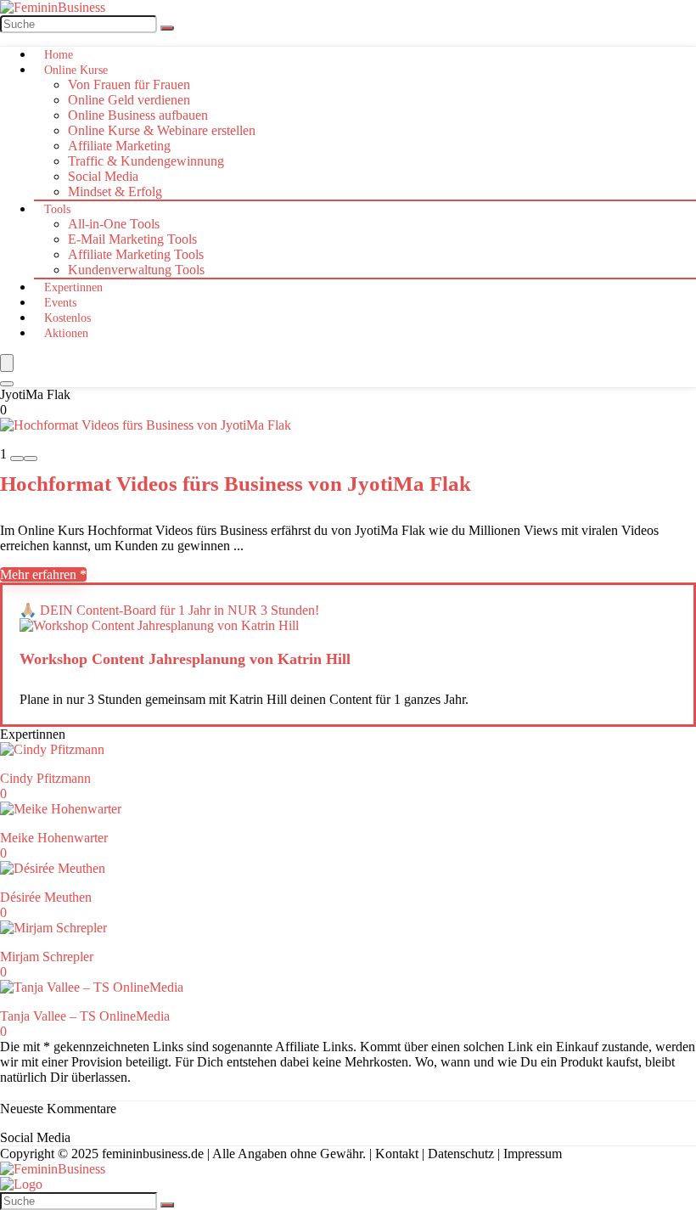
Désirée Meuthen (46, 897)
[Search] (7, 383)
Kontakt (396, 1153)
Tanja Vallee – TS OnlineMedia (85, 1016)
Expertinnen (73, 287)
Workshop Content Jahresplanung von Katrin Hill (185, 658)
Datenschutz (461, 1153)
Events (60, 302)
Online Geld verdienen (129, 100)
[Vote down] (17, 458)
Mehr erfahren (40, 574)
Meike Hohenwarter (54, 837)
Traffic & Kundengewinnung (146, 161)
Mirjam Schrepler (46, 956)
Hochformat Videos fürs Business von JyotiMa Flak (235, 483)
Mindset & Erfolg (115, 191)
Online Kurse (76, 70)
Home (58, 54)
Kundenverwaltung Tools (136, 269)
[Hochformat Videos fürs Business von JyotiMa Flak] (145, 425)
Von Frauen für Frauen (129, 84)
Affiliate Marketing (119, 145)
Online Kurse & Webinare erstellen (161, 130)
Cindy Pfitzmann (45, 778)
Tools (57, 209)
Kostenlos (67, 318)
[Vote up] (30, 458)
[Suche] (167, 28)
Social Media (103, 176)
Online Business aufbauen (138, 115)
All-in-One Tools (114, 224)
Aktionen (66, 333)
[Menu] (7, 363)
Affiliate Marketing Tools (136, 254)
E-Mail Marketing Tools (132, 239)
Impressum (532, 1153)
